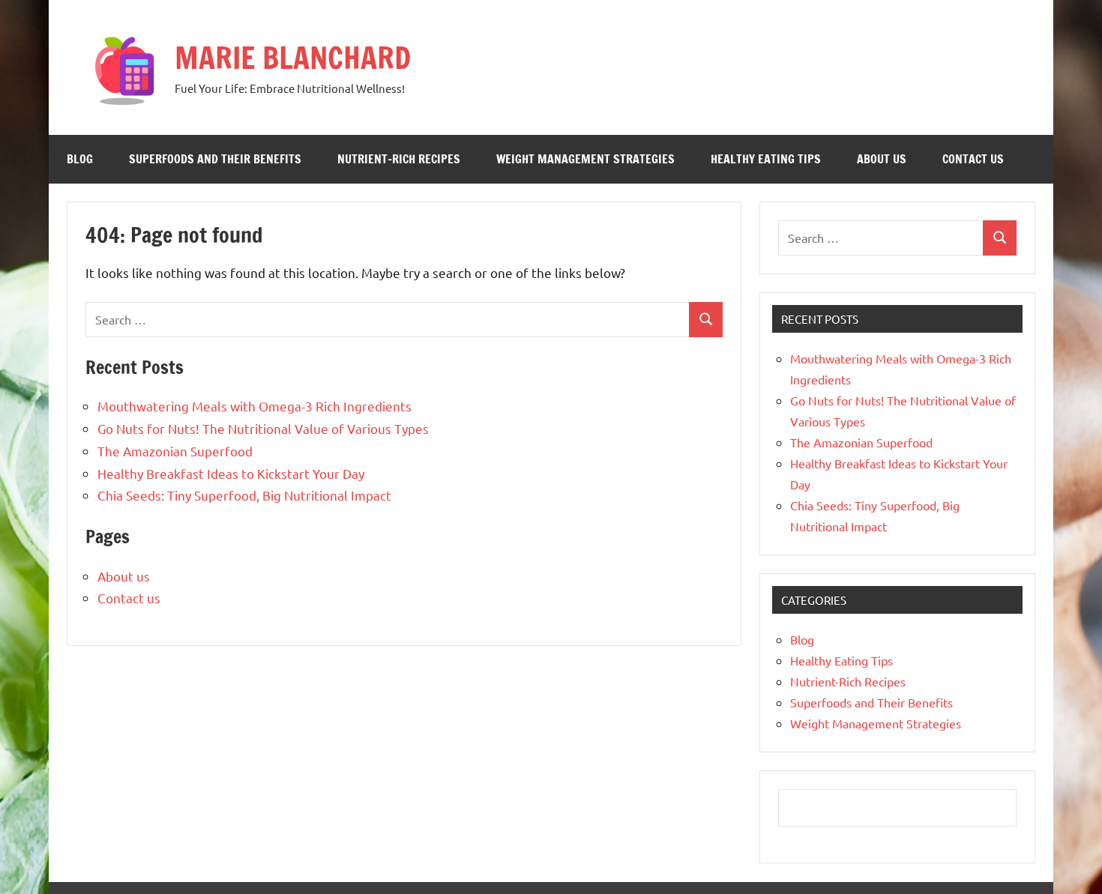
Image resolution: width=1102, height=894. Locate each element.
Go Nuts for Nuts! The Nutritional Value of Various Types (263, 428)
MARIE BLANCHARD (293, 57)
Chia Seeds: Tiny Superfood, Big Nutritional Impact (244, 495)
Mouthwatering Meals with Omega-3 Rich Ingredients (254, 406)
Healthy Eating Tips (766, 159)
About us (881, 159)
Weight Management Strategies (585, 159)
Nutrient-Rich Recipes (398, 159)
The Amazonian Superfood (175, 451)
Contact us (973, 159)
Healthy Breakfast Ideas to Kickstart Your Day (230, 473)
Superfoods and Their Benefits (215, 159)
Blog (80, 159)
